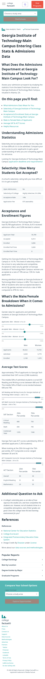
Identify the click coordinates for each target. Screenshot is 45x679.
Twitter (5, 647)
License (33, 543)
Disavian (20, 543)
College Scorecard (10, 534)
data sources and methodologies (29, 547)
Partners (4, 645)
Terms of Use (7, 658)
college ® (11, 4)
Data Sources (6, 637)
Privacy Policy (7, 660)
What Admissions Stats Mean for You (18, 105)
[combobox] (25, 4)
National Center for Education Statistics (19, 531)
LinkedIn (5, 655)
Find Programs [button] (37, 4)
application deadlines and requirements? (26, 161)
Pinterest (6, 650)
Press (3, 629)
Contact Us (5, 632)
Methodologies (7, 639)
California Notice (8, 663)
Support (4, 634)
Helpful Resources (11, 126)
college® (6, 622)
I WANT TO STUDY (10, 590)
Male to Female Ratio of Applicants (17, 120)
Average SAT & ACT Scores (14, 123)
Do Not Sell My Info (9, 666)
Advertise (5, 642)
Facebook (6, 653)
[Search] (25, 4)
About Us (5, 626)
